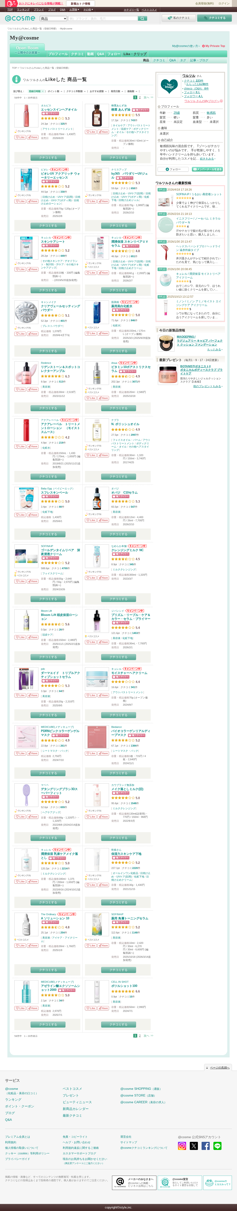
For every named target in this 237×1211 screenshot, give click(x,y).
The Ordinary (48, 914)
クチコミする (48, 157)
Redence (46, 362)
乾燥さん (116, 849)
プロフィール (58, 54)
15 (130, 996)
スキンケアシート (53, 241)
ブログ (52, 9)
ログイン (224, 3)
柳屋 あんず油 (120, 109)
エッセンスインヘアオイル (59, 109)
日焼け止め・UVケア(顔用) (57, 196)
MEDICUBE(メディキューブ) (57, 727)
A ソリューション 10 (55, 918)
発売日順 (115, 91)
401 (62, 320)
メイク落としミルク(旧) (127, 789)
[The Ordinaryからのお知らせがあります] (66, 914)
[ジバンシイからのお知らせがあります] (134, 610)
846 (133, 320)
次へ (146, 97)
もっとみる (214, 349)
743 (133, 120)
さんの (203, 101)
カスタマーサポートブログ (79, 1153)
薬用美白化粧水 (121, 306)
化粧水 (116, 325)
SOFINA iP (47, 546)
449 (62, 255)
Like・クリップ (135, 54)
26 (60, 629)
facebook (206, 1146)
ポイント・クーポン (19, 1106)
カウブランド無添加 (122, 785)
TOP (10, 9)
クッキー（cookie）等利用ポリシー (27, 1153)
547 (133, 506)
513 (61, 381)
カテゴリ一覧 (131, 9)
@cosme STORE (138, 1095)
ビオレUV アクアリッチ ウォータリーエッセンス (60, 175)
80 (60, 506)
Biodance (116, 727)
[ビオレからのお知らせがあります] (59, 169)
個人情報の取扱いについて (21, 1147)
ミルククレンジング (124, 569)
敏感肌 (211, 112)
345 (131, 564)
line (217, 1146)
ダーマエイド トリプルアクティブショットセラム (60, 675)
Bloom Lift (46, 610)
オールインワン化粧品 (125, 873)
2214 (64, 868)
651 (133, 256)
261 (62, 745)
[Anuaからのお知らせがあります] (127, 362)
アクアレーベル (50, 420)
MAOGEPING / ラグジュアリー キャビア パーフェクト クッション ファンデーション (200, 340)
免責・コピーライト (75, 1136)
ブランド (39, 9)
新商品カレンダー (76, 1109)
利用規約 (10, 1142)
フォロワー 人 (193, 96)
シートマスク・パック (55, 750)
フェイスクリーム (52, 573)
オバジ (115, 488)
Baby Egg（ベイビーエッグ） (58, 488)
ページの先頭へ (220, 1067)
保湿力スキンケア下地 (126, 854)
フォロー (113, 54)
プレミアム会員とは (17, 1136)
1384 (133, 745)
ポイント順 (53, 91)
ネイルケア (119, 125)
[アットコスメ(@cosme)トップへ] (20, 19)
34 (60, 1000)
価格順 (130, 91)
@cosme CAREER (143, 1102)
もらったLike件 (197, 84)
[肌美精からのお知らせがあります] (129, 302)
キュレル (46, 237)
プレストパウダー (52, 325)
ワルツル (55, 80)
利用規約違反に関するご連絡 (81, 1147)
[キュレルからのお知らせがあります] (61, 237)
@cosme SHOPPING (141, 1089)
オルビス (46, 105)
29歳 (177, 112)
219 (61, 442)
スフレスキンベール (54, 492)
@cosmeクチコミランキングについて (144, 1147)
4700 (64, 568)
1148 (134, 932)
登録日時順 (35, 91)
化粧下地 (47, 511)
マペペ (45, 785)
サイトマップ (128, 1142)
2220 (135, 868)
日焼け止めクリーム (129, 268)
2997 (133, 434)
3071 (135, 381)
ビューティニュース (77, 1102)
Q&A (62, 9)
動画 (90, 54)
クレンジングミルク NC (127, 550)
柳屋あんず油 (119, 105)
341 (133, 687)
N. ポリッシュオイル (125, 424)
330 (62, 191)
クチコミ (77, 54)
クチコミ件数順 (74, 91)
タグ (183, 60)
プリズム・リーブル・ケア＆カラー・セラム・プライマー (130, 617)
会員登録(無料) (204, 3)
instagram (182, 1146)
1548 (133, 803)
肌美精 (115, 302)
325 (62, 123)
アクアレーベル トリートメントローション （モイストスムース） (60, 428)
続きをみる (207, 158)
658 (133, 188)
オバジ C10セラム (124, 492)
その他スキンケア (52, 261)
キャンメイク (48, 302)
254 (62, 932)
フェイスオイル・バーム (127, 440)
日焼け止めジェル (128, 200)
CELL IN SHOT (120, 981)
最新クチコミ (72, 1115)
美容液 (46, 386)
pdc (43, 668)
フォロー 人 (192, 92)
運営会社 (125, 1136)
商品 (146, 60)
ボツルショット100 (124, 986)
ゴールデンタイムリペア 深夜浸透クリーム (60, 552)
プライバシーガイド (17, 1159)
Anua (114, 362)
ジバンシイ (117, 610)
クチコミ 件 (193, 80)
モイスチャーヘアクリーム (129, 673)
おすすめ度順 (97, 91)
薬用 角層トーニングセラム (129, 918)
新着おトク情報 (80, 3)
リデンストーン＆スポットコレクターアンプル (60, 369)
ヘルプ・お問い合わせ (76, 1142)
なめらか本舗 (119, 546)
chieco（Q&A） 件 (196, 88)
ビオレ (45, 169)
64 (60, 691)
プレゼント (71, 1095)
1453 (135, 633)
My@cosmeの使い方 (185, 46)
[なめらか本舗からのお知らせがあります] (137, 546)
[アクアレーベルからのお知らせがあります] (69, 420)
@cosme (21, 1091)
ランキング (23, 9)
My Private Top (215, 46)
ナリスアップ (119, 169)
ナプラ (115, 420)
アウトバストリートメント (57, 128)
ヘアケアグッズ (51, 812)
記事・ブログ (199, 60)
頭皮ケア (126, 128)
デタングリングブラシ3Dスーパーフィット (59, 791)
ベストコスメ (149, 9)
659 (62, 807)
